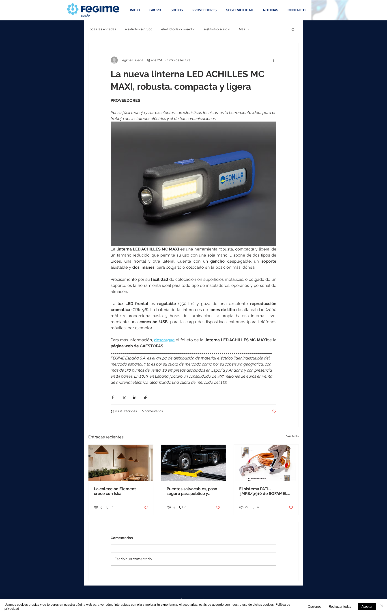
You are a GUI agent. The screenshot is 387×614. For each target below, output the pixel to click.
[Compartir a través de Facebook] (113, 397)
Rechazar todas (340, 606)
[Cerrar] (381, 606)
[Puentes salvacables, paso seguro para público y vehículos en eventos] (193, 463)
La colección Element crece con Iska (115, 491)
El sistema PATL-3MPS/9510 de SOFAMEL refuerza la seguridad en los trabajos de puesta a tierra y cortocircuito (263, 491)
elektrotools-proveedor (178, 29)
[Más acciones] (273, 60)
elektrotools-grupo (138, 29)
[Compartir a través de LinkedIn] (135, 397)
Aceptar (366, 606)
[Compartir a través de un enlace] (146, 397)
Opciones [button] (314, 606)
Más (242, 29)
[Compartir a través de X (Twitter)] (124, 397)
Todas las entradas (102, 29)
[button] (293, 29)
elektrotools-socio (217, 29)
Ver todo (292, 436)
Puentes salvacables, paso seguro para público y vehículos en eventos (192, 491)
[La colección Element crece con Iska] (120, 463)
